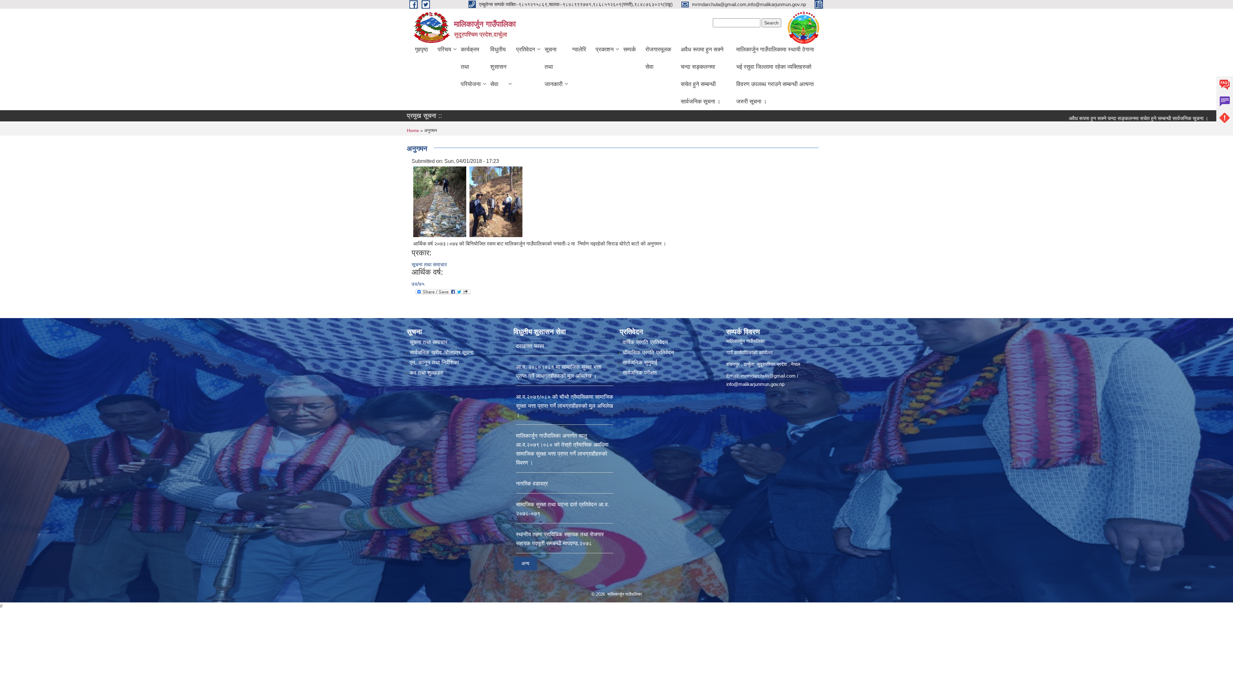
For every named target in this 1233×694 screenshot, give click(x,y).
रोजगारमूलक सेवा (658, 58)
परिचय (444, 49)
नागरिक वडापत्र (532, 484)
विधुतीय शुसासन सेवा (498, 66)
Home (413, 130)
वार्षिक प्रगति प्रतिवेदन (645, 342)
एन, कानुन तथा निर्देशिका (434, 363)
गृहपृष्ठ (421, 49)
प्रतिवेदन (525, 49)
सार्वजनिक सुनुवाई (640, 363)
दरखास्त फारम (530, 346)
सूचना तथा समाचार (429, 264)
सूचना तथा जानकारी (554, 66)
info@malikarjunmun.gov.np (755, 384)
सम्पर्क (629, 49)
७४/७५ (418, 284)
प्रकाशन (605, 49)
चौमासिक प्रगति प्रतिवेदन (648, 353)
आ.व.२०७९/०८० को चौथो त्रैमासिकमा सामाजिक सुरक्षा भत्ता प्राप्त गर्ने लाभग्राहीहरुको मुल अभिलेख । (564, 406)
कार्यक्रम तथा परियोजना (471, 66)
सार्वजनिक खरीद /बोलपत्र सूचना (442, 353)
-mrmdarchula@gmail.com (767, 375)
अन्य (525, 563)
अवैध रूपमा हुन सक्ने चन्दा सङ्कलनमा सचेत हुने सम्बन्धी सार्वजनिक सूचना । (702, 75)
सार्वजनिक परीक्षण (640, 373)
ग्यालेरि (579, 49)
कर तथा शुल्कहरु (426, 373)
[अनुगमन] (439, 201)
